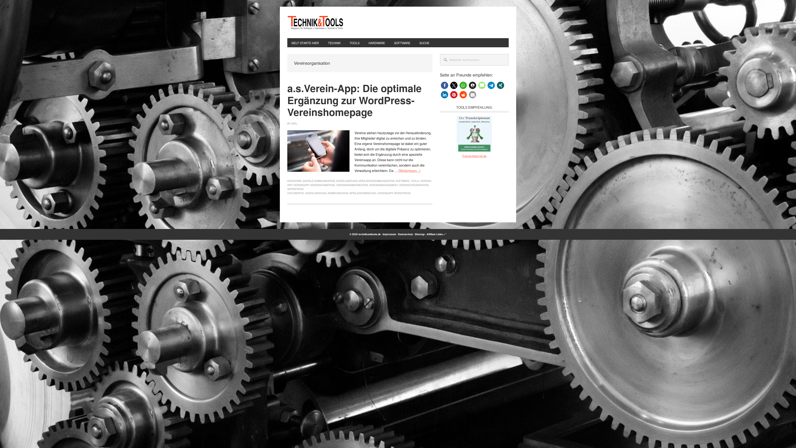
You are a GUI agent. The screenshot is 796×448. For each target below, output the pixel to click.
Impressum (389, 234)
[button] (444, 85)
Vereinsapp (301, 185)
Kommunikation (338, 193)
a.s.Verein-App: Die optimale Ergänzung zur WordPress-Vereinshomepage (354, 100)
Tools (415, 181)
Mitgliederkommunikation (376, 181)
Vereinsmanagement (383, 185)
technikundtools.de (369, 234)
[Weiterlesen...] (409, 170)
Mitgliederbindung (363, 193)
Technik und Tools (315, 22)
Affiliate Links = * (437, 234)
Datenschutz (405, 234)
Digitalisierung (347, 181)
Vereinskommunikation (352, 185)
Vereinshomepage (322, 185)
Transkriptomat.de (474, 156)
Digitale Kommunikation (319, 181)
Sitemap (420, 234)
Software (402, 181)
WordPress (295, 189)
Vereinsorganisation (414, 185)
